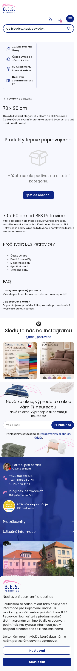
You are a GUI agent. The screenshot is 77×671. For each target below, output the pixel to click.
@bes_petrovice (38, 337)
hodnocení (26, 508)
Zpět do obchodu (38, 195)
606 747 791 (26, 480)
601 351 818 (25, 476)
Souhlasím (37, 662)
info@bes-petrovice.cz (26, 491)
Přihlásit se (62, 425)
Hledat (69, 28)
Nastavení (37, 651)
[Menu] (70, 18)
